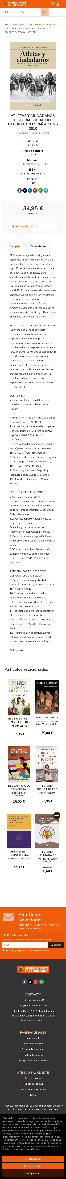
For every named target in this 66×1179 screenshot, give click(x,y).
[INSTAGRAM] (35, 981)
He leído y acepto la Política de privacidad (27, 950)
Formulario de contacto (33, 1020)
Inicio (8, 24)
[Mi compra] (53, 4)
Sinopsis (15, 246)
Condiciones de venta (33, 1043)
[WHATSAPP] (41, 981)
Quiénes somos (33, 1078)
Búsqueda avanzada (57, 12)
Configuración (33, 1173)
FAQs (33, 1095)
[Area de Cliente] (57, 4)
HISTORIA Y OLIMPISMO (46, 24)
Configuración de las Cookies (33, 1060)
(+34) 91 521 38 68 (33, 999)
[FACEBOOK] (24, 981)
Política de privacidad (33, 1049)
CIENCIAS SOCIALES (23, 24)
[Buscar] (45, 12)
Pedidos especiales (33, 1083)
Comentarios (38, 246)
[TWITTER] (30, 981)
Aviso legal (33, 1038)
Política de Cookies (33, 1055)
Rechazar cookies (33, 1166)
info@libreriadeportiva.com (33, 1005)
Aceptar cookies (33, 1158)
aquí (38, 1149)
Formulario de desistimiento (33, 1089)
